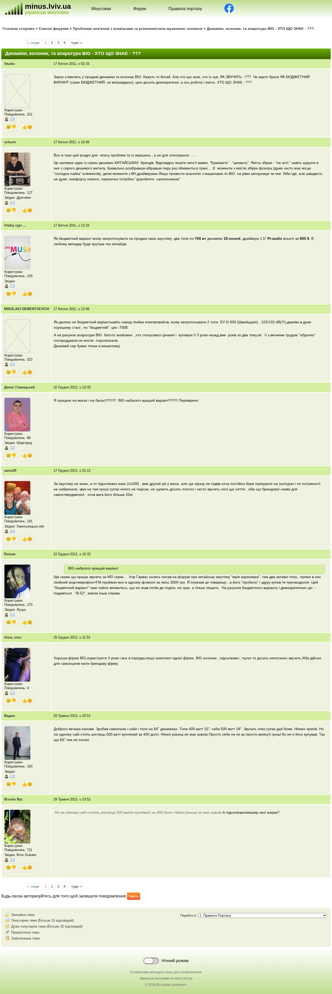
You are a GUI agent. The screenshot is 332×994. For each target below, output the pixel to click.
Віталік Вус (13, 799)
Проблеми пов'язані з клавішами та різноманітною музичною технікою (138, 28)
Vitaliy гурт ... (15, 225)
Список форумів (54, 28)
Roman (10, 554)
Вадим (9, 716)
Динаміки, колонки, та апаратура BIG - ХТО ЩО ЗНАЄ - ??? (260, 28)
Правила (185, 8)
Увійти (133, 896)
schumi (10, 142)
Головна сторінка (18, 28)
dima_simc (13, 637)
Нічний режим (175, 960)
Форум (139, 8)
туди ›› (76, 42)
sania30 (10, 470)
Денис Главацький (19, 387)
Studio (9, 64)
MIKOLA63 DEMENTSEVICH (26, 309)
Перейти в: (189, 915)
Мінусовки (101, 8)
